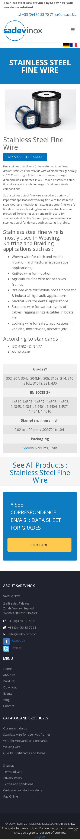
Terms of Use (12, 772)
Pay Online (10, 796)
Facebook (17, 640)
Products (9, 681)
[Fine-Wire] (40, 110)
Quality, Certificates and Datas (24, 753)
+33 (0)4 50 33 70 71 (38, 14)
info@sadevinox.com (23, 634)
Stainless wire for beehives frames (27, 734)
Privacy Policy (12, 778)
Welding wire (12, 747)
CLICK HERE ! (39, 545)
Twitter (15, 648)
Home (7, 669)
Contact (8, 706)
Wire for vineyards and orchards (25, 741)
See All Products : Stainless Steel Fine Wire (40, 472)
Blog (6, 700)
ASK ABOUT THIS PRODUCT (25, 157)
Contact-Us (67, 14)
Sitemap (9, 765)
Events (7, 693)
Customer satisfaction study (22, 790)
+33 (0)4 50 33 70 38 (22, 627)
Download (10, 687)
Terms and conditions (18, 784)
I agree (40, 837)
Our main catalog (15, 728)
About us (9, 675)
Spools (28, 448)
